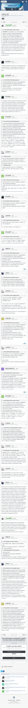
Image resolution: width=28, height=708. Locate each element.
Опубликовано (11, 26)
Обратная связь (11, 700)
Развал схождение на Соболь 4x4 (11, 683)
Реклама (18, 700)
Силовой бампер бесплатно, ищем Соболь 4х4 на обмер (15, 687)
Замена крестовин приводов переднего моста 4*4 (15, 690)
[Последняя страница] (26, 22)
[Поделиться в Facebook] (3, 671)
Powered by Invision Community (14, 702)
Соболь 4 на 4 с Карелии (10, 680)
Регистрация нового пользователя (14, 651)
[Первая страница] (1, 22)
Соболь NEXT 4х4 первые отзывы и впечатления (14, 676)
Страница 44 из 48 (14, 22)
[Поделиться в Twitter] (1, 671)
